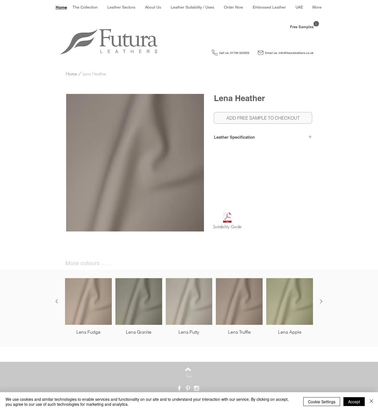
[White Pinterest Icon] (187, 388)
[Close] (371, 402)
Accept (354, 401)
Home (71, 74)
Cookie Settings (321, 401)
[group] (189, 306)
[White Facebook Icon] (179, 388)
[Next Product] (321, 301)
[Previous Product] (56, 301)
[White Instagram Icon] (196, 388)
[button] (121, 7)
